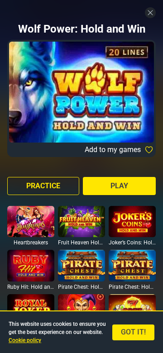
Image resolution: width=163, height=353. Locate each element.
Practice (43, 185)
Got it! (133, 332)
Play (119, 185)
